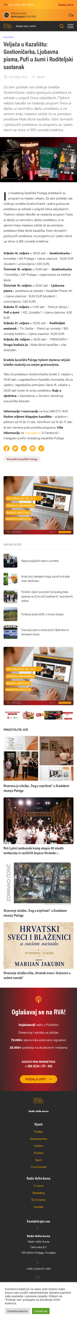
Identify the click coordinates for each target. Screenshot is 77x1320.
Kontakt (38, 1207)
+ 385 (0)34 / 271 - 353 (38, 1065)
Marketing (39, 1193)
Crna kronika (38, 1167)
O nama (38, 1186)
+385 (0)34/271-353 (38, 1268)
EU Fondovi (38, 1200)
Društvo (38, 1153)
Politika (38, 1131)
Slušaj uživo (65, 5)
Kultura (38, 1145)
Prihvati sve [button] (40, 1311)
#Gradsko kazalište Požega (22, 459)
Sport (38, 1160)
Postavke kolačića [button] (17, 1311)
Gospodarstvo (38, 1139)
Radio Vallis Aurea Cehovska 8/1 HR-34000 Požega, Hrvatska (38, 1244)
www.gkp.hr (33, 432)
